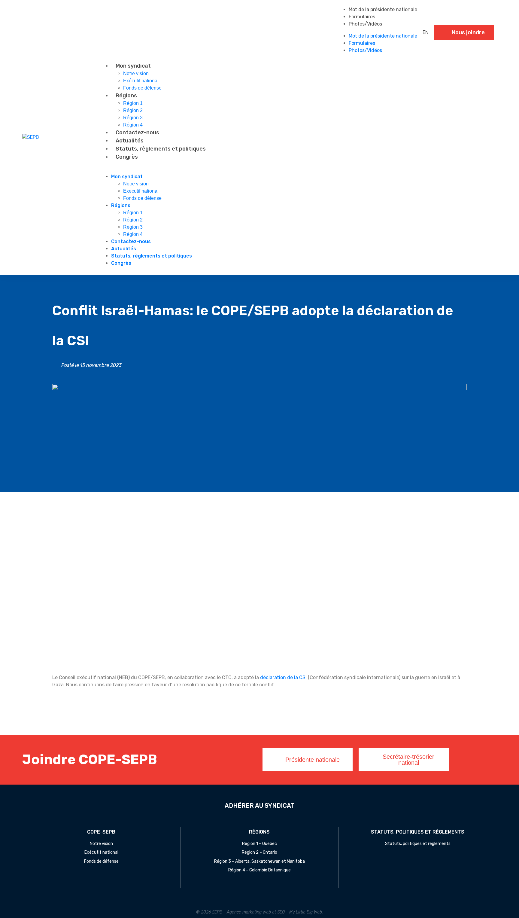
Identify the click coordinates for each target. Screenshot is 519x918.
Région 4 (133, 124)
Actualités (130, 140)
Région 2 (133, 110)
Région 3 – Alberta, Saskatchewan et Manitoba (259, 861)
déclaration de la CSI (283, 677)
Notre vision (136, 73)
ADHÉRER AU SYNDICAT (260, 805)
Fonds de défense (142, 87)
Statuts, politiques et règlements (418, 843)
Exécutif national (141, 80)
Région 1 (133, 103)
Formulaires (362, 17)
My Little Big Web (305, 912)
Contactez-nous (137, 132)
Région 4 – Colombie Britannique (259, 870)
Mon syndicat (133, 66)
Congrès (127, 157)
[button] (298, 169)
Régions (126, 95)
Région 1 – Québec (259, 843)
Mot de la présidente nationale (383, 9)
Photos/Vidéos (365, 24)
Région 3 (133, 117)
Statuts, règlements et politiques (161, 148)
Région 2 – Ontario (259, 852)
